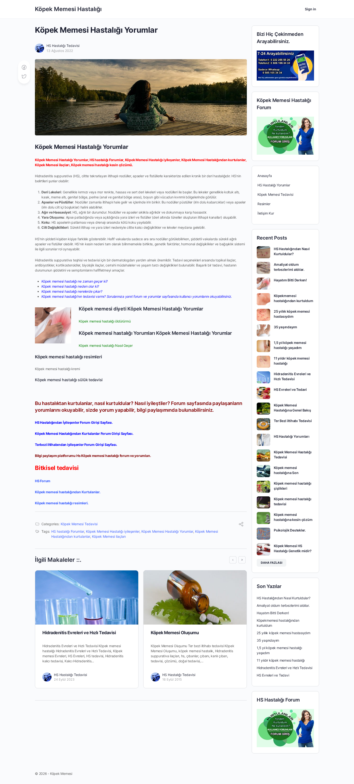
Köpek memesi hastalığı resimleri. (61, 503)
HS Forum (42, 481)
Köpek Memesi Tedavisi (79, 524)
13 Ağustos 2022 (59, 51)
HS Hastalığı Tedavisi (62, 46)
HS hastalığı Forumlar (67, 531)
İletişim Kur (265, 213)
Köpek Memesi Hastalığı (68, 9)
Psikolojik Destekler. (290, 530)
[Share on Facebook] (24, 67)
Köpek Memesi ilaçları (109, 536)
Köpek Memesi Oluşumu (175, 632)
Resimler (263, 204)
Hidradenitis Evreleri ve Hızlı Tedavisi (79, 632)
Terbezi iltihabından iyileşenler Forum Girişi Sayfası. (76, 445)
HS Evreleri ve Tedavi (290, 389)
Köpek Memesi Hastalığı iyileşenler (112, 531)
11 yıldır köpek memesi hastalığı (281, 660)
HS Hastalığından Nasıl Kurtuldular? (283, 598)
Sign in (310, 9)
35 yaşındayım (285, 327)
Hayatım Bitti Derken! (290, 280)
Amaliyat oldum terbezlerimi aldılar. (283, 605)
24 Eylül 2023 (64, 679)
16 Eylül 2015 (172, 679)
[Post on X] (24, 76)
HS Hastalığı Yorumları (291, 436)
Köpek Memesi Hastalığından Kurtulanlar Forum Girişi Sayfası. (84, 433)
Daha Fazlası (271, 562)
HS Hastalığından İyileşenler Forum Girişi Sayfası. (74, 422)
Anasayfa (264, 176)
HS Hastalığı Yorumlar (273, 185)
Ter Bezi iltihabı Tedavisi (293, 421)
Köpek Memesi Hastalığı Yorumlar (167, 531)
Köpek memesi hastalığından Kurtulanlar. (67, 492)
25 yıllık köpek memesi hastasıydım (283, 633)
